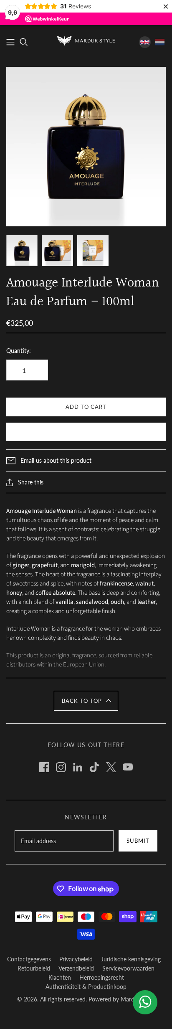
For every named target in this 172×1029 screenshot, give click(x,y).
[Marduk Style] (86, 40)
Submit (137, 840)
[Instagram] (61, 767)
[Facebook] (44, 767)
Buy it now (86, 432)
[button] (86, 701)
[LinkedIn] (78, 767)
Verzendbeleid (76, 968)
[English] (145, 42)
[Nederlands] (160, 42)
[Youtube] (128, 767)
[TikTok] (94, 767)
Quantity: (18, 350)
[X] (111, 767)
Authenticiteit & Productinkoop (86, 986)
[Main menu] (10, 42)
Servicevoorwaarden (128, 968)
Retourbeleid (34, 968)
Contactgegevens (29, 959)
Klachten (59, 977)
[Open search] (24, 42)
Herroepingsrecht (101, 977)
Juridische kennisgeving (131, 959)
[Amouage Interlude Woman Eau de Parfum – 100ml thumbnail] (22, 250)
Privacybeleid (76, 959)
